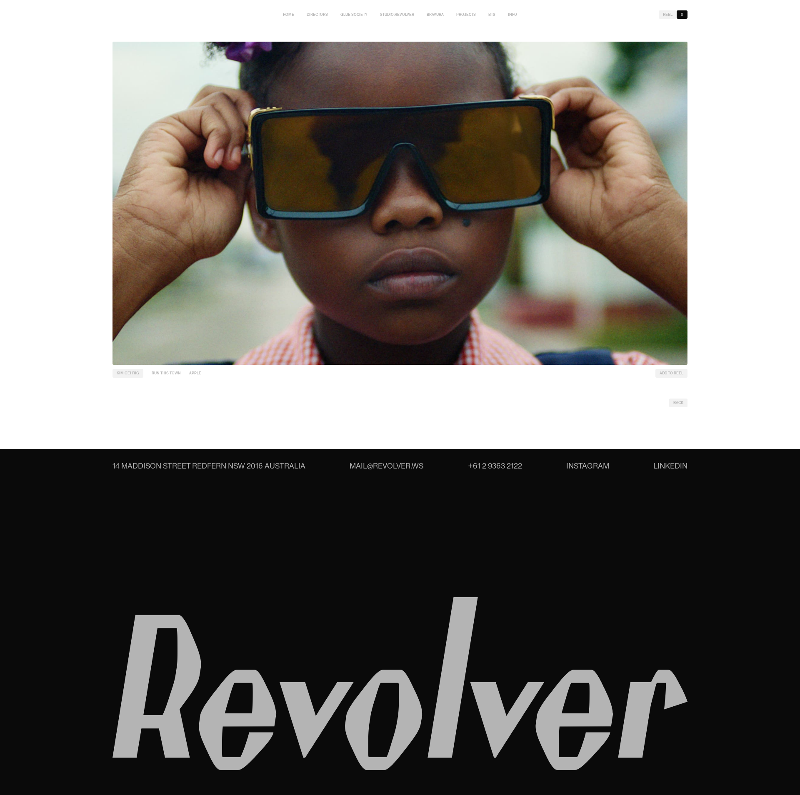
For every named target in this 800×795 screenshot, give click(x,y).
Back (678, 402)
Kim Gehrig (128, 373)
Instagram (587, 466)
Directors (317, 14)
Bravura (435, 14)
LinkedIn (670, 466)
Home (288, 14)
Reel (667, 14)
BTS (491, 14)
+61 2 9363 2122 (495, 466)
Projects (466, 14)
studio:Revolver (397, 14)
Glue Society (354, 14)
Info (512, 14)
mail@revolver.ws (386, 466)
